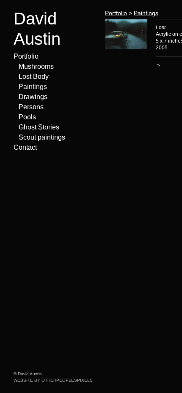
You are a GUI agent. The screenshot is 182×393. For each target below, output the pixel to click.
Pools (27, 117)
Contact (25, 147)
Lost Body (34, 76)
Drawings (33, 96)
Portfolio (26, 56)
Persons (31, 106)
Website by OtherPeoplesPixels (53, 380)
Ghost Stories (39, 127)
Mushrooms (36, 66)
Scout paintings (42, 137)
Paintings (33, 86)
